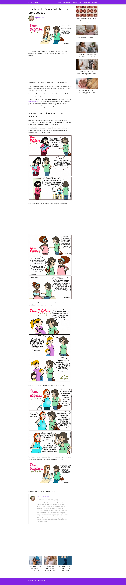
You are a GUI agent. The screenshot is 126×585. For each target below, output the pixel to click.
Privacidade (86, 2)
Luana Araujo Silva (39, 17)
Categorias (66, 2)
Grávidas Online (34, 2)
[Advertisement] (50, 69)
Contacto (95, 2)
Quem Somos (77, 2)
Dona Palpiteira (33, 102)
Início (59, 2)
